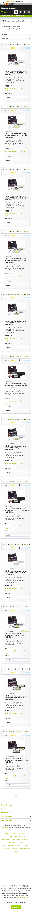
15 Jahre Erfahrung (24, 848)
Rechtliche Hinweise (12, 842)
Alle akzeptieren (20, 902)
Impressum (10, 836)
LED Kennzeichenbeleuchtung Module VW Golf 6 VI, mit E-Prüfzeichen (15, 635)
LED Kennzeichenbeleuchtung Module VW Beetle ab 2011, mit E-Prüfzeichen (16, 260)
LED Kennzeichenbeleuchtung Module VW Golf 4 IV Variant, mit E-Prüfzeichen (16, 385)
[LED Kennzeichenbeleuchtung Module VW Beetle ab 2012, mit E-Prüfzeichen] (16, 185)
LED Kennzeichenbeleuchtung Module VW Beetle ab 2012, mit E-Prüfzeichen (16, 198)
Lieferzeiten (25, 845)
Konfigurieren (16, 907)
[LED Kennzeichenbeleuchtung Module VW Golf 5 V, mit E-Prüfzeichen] (16, 434)
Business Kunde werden (8, 833)
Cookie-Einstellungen (22, 833)
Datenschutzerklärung (23, 839)
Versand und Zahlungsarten (9, 848)
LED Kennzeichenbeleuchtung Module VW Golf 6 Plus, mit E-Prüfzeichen (15, 697)
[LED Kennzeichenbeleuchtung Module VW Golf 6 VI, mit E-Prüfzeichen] (16, 622)
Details (8, 97)
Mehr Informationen (22, 897)
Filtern (6, 34)
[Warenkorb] (29, 12)
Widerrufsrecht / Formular (8, 839)
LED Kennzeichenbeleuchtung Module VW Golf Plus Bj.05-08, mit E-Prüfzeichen (16, 573)
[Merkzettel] (20, 12)
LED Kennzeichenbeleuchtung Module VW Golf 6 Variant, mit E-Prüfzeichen (16, 760)
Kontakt (21, 836)
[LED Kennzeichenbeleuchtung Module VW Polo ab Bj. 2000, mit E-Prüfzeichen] (16, 122)
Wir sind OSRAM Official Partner (11, 845)
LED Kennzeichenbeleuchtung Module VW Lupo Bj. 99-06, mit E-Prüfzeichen (16, 73)
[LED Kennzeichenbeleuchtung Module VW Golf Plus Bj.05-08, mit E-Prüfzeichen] (16, 560)
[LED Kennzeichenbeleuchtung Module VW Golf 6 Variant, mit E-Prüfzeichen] (16, 747)
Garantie (16, 851)
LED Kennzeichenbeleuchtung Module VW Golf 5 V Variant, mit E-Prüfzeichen (17, 510)
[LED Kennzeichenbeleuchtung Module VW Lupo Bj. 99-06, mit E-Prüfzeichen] (16, 60)
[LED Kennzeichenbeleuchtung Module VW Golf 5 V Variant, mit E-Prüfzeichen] (16, 497)
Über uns (21, 842)
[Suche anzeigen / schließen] (16, 12)
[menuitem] (4, 12)
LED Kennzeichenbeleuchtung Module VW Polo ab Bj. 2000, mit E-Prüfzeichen (17, 135)
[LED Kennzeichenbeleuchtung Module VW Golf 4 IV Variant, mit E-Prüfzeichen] (16, 372)
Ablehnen (9, 902)
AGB (16, 836)
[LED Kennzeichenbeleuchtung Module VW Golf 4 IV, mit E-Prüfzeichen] (16, 310)
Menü (6, 12)
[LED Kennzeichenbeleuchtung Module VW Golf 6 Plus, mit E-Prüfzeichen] (16, 684)
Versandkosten (5, 827)
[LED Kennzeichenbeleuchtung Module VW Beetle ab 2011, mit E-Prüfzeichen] (16, 247)
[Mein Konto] (25, 12)
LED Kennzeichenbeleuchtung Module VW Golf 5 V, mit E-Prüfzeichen (15, 448)
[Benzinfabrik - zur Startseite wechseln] (8, 7)
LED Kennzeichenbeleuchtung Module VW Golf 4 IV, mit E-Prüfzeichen (15, 323)
